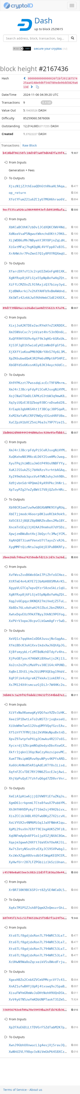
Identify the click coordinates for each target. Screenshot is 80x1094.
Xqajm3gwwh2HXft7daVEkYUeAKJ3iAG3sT (41, 842)
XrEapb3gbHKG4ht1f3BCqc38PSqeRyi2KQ (41, 409)
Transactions (10, 145)
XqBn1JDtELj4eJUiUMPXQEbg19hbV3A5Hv (41, 672)
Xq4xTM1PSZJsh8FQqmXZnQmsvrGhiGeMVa (41, 908)
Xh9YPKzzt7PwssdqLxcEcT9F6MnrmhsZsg (41, 383)
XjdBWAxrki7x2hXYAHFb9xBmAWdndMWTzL (41, 291)
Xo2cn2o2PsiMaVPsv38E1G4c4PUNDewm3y (41, 665)
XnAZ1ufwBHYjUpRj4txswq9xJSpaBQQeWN (41, 986)
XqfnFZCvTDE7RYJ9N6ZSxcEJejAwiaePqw (41, 772)
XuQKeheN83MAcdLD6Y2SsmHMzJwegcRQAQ (41, 457)
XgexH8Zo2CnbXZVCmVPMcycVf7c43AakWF (41, 980)
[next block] (31, 87)
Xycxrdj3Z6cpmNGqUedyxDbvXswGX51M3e (41, 745)
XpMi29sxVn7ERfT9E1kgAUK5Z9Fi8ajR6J (41, 829)
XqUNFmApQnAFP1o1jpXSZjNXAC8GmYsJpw (41, 836)
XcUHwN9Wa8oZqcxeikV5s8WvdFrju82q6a (41, 962)
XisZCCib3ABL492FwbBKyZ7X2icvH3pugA (41, 816)
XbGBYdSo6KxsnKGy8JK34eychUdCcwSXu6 (41, 365)
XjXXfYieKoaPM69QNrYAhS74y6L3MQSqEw (41, 352)
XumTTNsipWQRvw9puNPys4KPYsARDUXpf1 (41, 759)
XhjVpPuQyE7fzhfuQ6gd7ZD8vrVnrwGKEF (41, 778)
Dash (43, 20)
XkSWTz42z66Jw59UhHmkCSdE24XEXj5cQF (41, 298)
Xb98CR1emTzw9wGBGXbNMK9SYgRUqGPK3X (41, 507)
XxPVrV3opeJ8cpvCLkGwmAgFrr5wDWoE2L (41, 621)
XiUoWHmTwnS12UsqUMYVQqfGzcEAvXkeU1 (41, 726)
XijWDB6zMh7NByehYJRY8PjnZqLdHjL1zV (41, 240)
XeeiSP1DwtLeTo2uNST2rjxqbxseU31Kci (41, 719)
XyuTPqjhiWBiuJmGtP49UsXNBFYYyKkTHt (41, 463)
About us (35, 1090)
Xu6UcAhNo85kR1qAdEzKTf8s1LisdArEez (41, 765)
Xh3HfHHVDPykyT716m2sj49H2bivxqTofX (41, 809)
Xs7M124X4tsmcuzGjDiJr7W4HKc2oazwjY (41, 685)
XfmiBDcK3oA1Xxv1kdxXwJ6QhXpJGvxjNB (41, 645)
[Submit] (72, 38)
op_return (17, 193)
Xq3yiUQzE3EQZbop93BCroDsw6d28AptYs (41, 403)
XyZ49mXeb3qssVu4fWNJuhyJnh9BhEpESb (41, 476)
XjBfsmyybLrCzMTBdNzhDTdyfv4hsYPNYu (41, 652)
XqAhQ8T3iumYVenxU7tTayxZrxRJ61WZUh (41, 540)
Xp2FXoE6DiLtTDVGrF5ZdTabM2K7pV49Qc (41, 1027)
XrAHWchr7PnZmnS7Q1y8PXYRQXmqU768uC (41, 253)
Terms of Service (15, 1090)
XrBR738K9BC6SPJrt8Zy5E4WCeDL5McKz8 (41, 890)
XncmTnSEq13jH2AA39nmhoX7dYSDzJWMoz (41, 527)
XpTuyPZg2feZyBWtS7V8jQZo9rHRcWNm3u (41, 490)
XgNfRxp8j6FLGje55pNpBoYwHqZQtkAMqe (41, 278)
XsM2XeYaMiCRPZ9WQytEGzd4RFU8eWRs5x (41, 416)
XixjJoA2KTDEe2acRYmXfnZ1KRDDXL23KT (41, 325)
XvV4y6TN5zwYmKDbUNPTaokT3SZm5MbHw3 (41, 999)
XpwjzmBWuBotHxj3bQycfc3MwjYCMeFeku (41, 534)
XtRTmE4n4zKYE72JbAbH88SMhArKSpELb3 (41, 581)
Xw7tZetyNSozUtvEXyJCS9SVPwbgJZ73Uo (41, 849)
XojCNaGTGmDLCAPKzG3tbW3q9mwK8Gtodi (41, 396)
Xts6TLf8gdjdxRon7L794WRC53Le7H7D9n (41, 936)
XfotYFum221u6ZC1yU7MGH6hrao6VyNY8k (41, 199)
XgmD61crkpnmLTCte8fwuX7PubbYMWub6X (41, 803)
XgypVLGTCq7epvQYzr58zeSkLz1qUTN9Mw (41, 588)
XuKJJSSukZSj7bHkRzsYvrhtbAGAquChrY (41, 470)
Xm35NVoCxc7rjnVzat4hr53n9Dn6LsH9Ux (41, 332)
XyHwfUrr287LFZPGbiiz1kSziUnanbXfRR (41, 862)
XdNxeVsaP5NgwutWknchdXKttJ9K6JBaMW (41, 234)
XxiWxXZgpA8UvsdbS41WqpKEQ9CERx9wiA (41, 855)
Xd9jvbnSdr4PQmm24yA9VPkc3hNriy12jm (41, 483)
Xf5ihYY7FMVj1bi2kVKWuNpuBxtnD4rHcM (41, 732)
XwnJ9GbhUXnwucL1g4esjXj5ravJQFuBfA (41, 1045)
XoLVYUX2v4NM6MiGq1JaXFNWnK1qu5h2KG (41, 823)
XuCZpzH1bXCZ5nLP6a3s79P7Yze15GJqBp (41, 422)
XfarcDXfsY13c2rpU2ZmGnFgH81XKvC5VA (41, 271)
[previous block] (24, 78)
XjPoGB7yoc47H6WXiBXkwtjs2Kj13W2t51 (41, 658)
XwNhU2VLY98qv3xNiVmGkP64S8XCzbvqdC (41, 1052)
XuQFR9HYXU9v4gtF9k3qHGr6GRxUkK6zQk (41, 339)
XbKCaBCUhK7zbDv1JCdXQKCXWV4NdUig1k (41, 227)
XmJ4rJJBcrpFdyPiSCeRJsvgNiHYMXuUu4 (41, 389)
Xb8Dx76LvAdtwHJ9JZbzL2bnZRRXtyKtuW (41, 608)
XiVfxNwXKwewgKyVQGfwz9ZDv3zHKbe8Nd (41, 713)
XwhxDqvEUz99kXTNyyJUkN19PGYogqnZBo (41, 614)
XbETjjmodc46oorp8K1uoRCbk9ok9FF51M (41, 514)
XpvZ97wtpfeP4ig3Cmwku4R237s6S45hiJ (41, 739)
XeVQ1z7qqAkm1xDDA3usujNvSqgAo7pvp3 (41, 639)
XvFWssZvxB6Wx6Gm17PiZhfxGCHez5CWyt (41, 575)
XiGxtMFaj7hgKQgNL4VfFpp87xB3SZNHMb (41, 247)
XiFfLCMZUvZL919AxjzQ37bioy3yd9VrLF (41, 284)
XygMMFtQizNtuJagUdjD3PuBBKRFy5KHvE (41, 547)
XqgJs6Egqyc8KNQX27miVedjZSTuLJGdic (41, 601)
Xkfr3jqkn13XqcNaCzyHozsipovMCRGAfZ (41, 752)
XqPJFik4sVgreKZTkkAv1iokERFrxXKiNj (41, 678)
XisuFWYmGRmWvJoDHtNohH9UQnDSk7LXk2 (41, 993)
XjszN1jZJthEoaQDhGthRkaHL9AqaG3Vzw (41, 186)
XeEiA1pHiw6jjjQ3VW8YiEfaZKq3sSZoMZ (41, 796)
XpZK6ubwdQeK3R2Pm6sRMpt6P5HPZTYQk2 (41, 358)
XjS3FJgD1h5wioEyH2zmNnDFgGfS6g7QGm (41, 345)
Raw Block (29, 145)
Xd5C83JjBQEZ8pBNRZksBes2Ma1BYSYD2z (41, 521)
